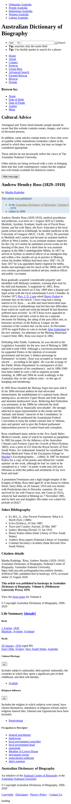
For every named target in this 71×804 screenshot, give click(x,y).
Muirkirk (6, 631)
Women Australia (19, 14)
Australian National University (19, 778)
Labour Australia (18, 17)
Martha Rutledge (14, 192)
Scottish (13, 683)
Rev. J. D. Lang (27, 296)
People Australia (18, 7)
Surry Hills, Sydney (12, 649)
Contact (13, 62)
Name (12, 96)
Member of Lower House (23, 751)
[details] (30, 613)
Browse (13, 78)
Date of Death (17, 102)
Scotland (29, 631)
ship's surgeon (17, 761)
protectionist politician (21, 758)
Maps (12, 109)
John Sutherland (57, 329)
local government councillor (25, 741)
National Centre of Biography (41, 775)
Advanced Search (19, 72)
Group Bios (15, 68)
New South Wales (35, 649)
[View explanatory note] (4, 664)
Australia (53, 649)
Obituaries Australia (20, 4)
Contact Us (55, 794)
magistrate (14, 748)
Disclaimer (21, 794)
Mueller (5, 456)
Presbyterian (16, 720)
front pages (19, 596)
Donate (13, 82)
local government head (22, 744)
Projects (13, 65)
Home (12, 55)
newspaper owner (19, 754)
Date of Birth (16, 99)
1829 (16, 628)
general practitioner (20, 734)
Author (13, 106)
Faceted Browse (18, 75)
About (12, 59)
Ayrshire (18, 631)
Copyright (7, 794)
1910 (18, 645)
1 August (6, 628)
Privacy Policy (38, 794)
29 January (7, 645)
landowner (15, 738)
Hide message (10, 176)
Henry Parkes (52, 296)
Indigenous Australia (20, 11)
